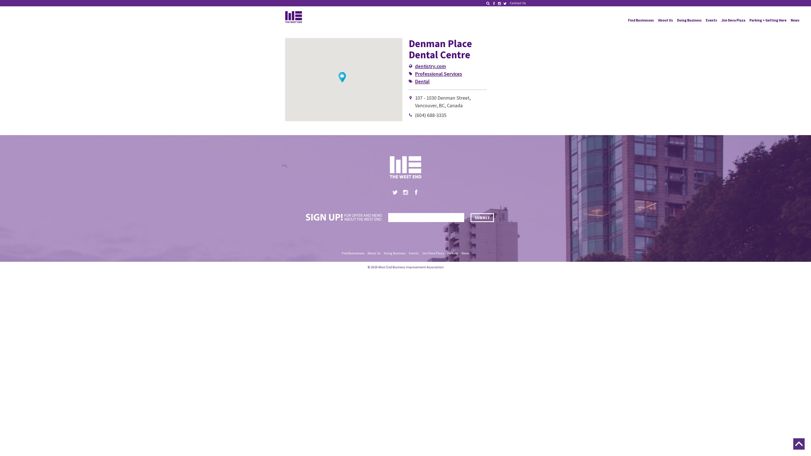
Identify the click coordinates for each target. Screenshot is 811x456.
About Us (665, 20)
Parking (452, 253)
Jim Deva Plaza (733, 20)
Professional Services (438, 74)
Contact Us (518, 3)
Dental (422, 81)
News (795, 20)
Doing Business (689, 20)
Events (711, 20)
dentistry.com (430, 66)
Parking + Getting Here (768, 20)
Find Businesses (641, 20)
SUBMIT (482, 217)
